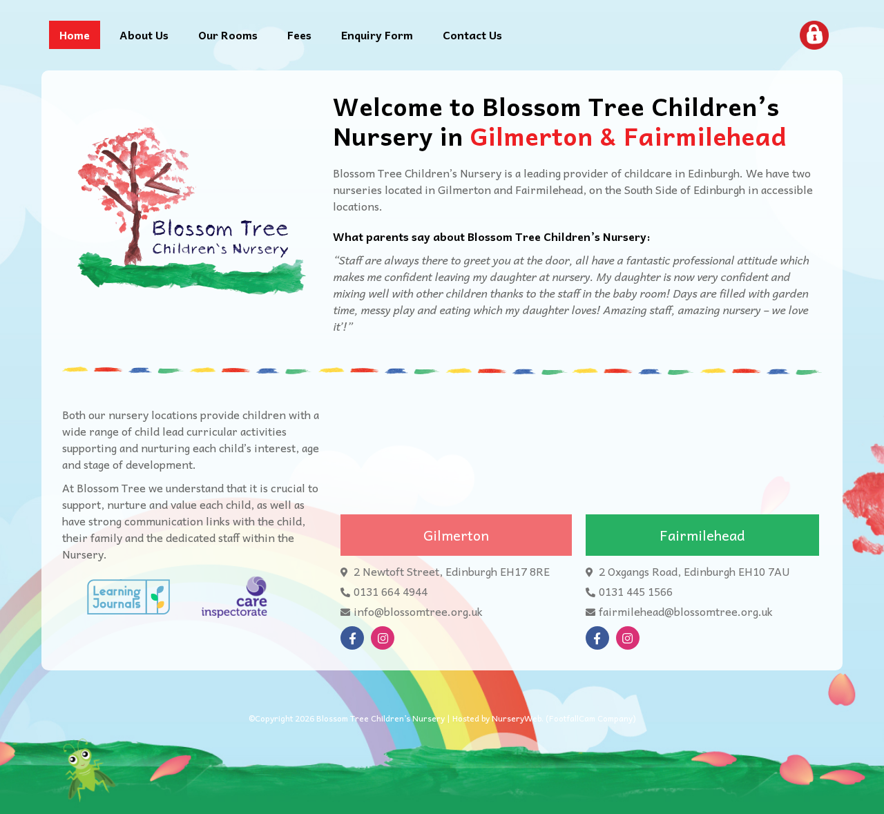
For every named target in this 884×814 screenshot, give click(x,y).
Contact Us (472, 34)
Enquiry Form (377, 34)
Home (74, 34)
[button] (456, 535)
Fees (299, 34)
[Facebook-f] (352, 638)
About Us (144, 34)
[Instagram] (382, 638)
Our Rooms (228, 34)
